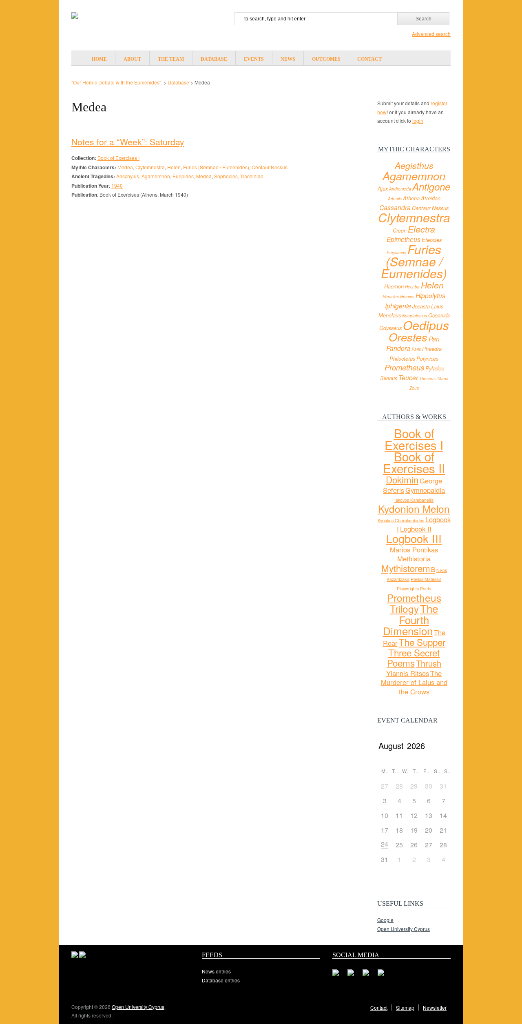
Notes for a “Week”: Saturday (127, 141)
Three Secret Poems (413, 657)
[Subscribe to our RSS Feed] (369, 975)
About (132, 59)
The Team (171, 59)
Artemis (395, 199)
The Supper (422, 641)
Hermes (407, 296)
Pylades (434, 368)
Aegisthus (414, 165)
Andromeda (400, 189)
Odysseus (390, 328)
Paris (416, 349)
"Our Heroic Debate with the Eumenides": (116, 82)
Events (254, 59)
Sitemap (405, 1007)
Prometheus (404, 367)
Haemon (394, 286)
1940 (117, 185)
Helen (174, 167)
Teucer (408, 377)
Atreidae (430, 198)
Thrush (428, 663)
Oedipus (426, 325)
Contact (369, 59)
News (288, 59)
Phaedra (432, 348)
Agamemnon (414, 176)
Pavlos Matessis (426, 579)
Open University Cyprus (403, 928)
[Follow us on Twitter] (354, 975)
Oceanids (439, 315)
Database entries (221, 980)
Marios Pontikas (414, 549)
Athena (411, 198)
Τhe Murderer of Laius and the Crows (414, 682)
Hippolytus (430, 295)
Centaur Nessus (270, 167)
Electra (421, 229)
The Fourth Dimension (410, 619)
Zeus (414, 388)
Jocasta (421, 306)
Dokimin (402, 479)
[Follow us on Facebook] (338, 975)
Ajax (383, 188)
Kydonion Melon (414, 508)
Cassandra (395, 207)
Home (99, 59)
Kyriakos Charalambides (401, 520)
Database (214, 59)
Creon (400, 230)
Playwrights (408, 588)
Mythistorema (408, 567)
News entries (216, 971)
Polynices (427, 358)
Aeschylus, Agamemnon (143, 176)
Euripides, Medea (192, 176)
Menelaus (389, 315)
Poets (425, 588)
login (417, 120)
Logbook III (414, 538)
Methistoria (414, 558)
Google (385, 919)
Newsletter (435, 1007)
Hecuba (412, 287)
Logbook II (415, 529)
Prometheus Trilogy (414, 603)
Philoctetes (402, 358)
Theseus (427, 378)
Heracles (391, 296)
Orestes (408, 337)
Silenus (388, 378)
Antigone (431, 186)
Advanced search (431, 33)
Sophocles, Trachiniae (238, 176)
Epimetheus (403, 239)
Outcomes (326, 59)
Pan (434, 338)
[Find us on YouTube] (384, 975)
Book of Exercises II (414, 462)
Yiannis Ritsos (407, 673)
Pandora (398, 348)
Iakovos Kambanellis (414, 500)
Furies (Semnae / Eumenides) (216, 167)
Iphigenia (398, 305)
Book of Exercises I (118, 157)
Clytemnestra (150, 167)
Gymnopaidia (425, 490)
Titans (442, 378)
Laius (437, 306)
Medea (125, 167)
